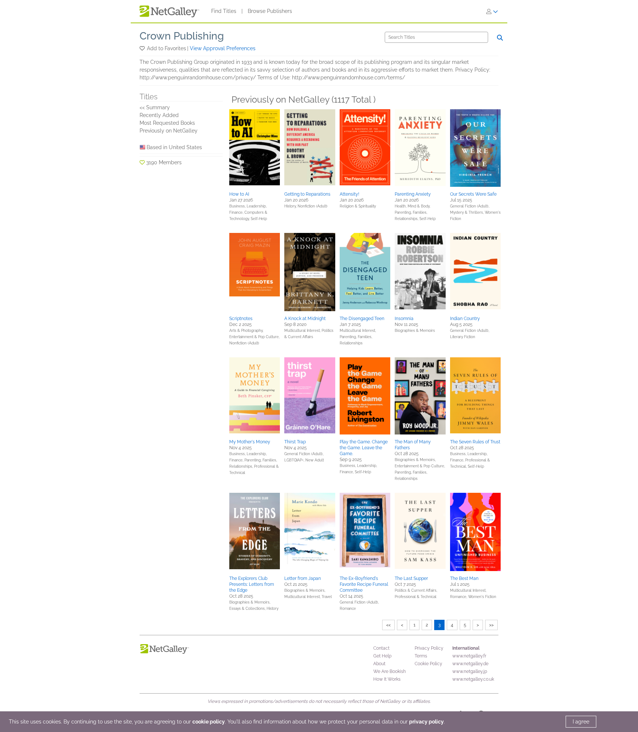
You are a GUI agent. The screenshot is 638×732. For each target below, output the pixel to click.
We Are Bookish (389, 671)
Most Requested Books (167, 123)
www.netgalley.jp (469, 671)
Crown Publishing (182, 36)
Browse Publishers (270, 11)
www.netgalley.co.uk (473, 679)
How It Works (387, 679)
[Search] (500, 38)
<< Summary (155, 107)
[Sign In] (492, 11)
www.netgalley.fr (469, 656)
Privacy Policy (429, 648)
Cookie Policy (428, 663)
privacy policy (426, 722)
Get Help (382, 656)
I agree (581, 722)
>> (491, 625)
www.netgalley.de (470, 663)
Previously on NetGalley (169, 131)
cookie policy (208, 722)
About (379, 663)
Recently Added (159, 115)
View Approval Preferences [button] (222, 48)
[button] (143, 48)
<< (388, 625)
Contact (381, 648)
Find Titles (223, 11)
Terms (421, 656)
